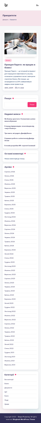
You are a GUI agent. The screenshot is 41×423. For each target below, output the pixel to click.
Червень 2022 (9, 332)
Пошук (7, 98)
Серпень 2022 (9, 324)
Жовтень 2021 (9, 361)
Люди (6, 400)
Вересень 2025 (10, 188)
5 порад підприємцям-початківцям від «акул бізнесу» (19, 127)
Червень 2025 (9, 192)
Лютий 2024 (8, 254)
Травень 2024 (9, 242)
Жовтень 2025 (9, 184)
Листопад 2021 (9, 357)
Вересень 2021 (9, 365)
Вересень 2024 (10, 225)
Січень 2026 (8, 180)
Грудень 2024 (9, 213)
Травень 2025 (9, 196)
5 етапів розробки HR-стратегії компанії (19, 146)
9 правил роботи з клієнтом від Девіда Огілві (19, 139)
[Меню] (37, 5)
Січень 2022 (8, 348)
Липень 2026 (9, 176)
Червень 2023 (9, 287)
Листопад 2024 (10, 217)
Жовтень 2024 (9, 221)
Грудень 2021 (9, 352)
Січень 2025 (8, 209)
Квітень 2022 (9, 340)
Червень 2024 (9, 237)
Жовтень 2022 (9, 316)
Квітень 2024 (9, 246)
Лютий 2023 (8, 303)
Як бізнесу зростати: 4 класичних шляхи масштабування (19, 120)
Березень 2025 (10, 205)
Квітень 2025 (9, 201)
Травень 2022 (9, 336)
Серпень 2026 (9, 172)
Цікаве (6, 404)
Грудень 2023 (9, 262)
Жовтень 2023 (9, 270)
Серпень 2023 (9, 279)
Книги (6, 396)
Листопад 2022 (10, 311)
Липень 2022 (9, 328)
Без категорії (8, 379)
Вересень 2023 (10, 274)
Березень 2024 (10, 250)
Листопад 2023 (10, 266)
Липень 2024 (9, 233)
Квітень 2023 (9, 295)
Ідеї (5, 392)
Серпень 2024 (9, 229)
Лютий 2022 (8, 344)
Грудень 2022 (9, 307)
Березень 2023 (10, 299)
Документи (8, 388)
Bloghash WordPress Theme (24, 419)
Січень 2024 (9, 258)
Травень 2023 (9, 291)
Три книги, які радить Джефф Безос (18, 133)
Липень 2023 (9, 283)
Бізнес (8, 60)
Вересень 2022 (10, 320)
